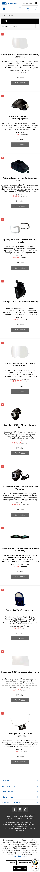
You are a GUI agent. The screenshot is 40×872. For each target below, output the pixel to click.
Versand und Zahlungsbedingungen (23, 815)
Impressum (30, 818)
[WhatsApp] (25, 809)
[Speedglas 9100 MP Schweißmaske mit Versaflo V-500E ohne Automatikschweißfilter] (20, 475)
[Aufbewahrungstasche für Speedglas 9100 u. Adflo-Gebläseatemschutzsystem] (20, 167)
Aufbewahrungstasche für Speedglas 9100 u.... (20, 179)
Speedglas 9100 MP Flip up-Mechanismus (20, 735)
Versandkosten (7, 824)
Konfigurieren (20, 869)
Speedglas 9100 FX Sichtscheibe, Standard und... (20, 364)
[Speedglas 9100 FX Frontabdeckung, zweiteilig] (20, 228)
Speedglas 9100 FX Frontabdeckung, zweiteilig (20, 241)
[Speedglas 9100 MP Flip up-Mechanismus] (20, 722)
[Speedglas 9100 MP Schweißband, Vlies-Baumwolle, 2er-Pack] (20, 537)
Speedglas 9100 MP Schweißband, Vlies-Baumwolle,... (20, 549)
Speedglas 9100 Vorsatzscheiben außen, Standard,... (20, 56)
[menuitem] (36, 9)
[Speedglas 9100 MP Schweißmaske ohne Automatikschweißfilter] (20, 413)
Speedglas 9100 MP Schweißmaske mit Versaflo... (20, 488)
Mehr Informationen (20, 856)
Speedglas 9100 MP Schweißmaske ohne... (20, 426)
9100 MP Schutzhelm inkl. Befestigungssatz (20, 117)
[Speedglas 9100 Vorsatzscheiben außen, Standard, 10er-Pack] (20, 43)
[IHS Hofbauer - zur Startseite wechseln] (10, 3)
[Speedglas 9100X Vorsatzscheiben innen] (20, 660)
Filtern (7, 21)
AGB (15, 816)
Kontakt (10, 816)
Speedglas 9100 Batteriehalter (20, 610)
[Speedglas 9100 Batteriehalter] (20, 599)
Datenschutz (21, 818)
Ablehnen (11, 863)
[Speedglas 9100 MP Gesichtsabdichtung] (20, 290)
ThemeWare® (20, 830)
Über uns (8, 815)
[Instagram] (20, 809)
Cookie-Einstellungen (26, 816)
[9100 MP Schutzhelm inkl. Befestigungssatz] (20, 105)
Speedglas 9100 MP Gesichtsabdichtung (20, 302)
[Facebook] (14, 809)
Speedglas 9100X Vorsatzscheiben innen (20, 672)
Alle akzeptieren (25, 863)
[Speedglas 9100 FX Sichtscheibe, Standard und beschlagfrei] (20, 352)
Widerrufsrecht (10, 818)
